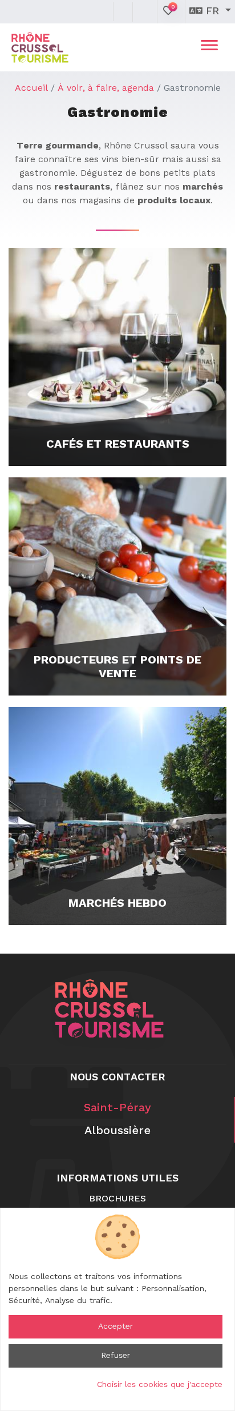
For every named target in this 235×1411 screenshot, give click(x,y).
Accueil (31, 88)
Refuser (115, 1356)
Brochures (117, 1199)
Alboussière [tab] (117, 1131)
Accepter (115, 1326)
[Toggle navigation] (209, 47)
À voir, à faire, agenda (106, 88)
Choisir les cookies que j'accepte (159, 1385)
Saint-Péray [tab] (117, 1108)
